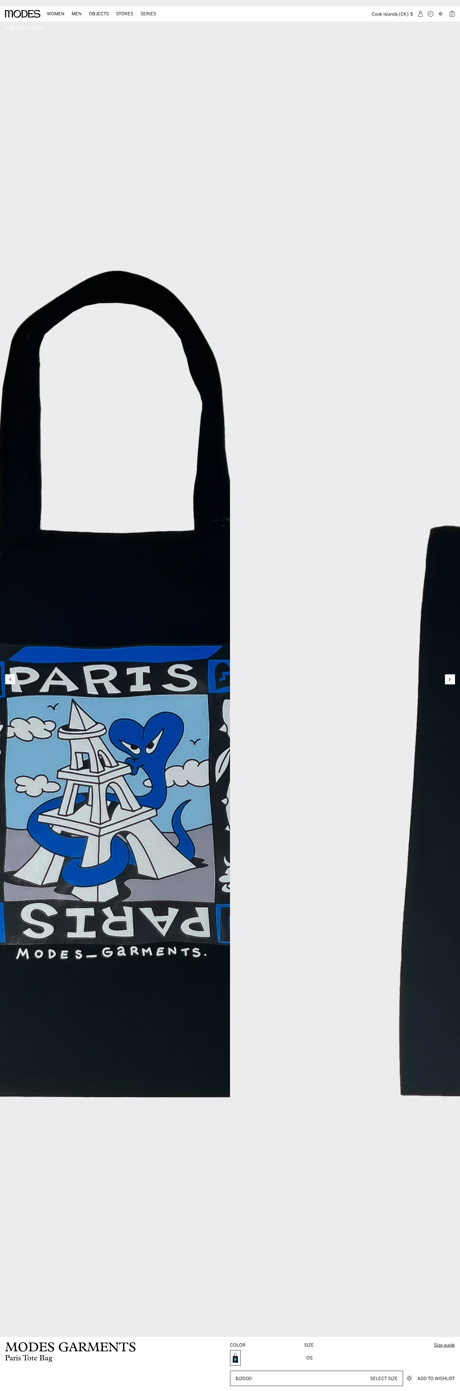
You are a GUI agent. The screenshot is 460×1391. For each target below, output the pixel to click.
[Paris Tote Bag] (235, 1358)
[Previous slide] (10, 679)
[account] (420, 14)
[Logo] (22, 14)
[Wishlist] (441, 14)
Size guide (444, 1345)
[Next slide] (450, 679)
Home (9, 28)
